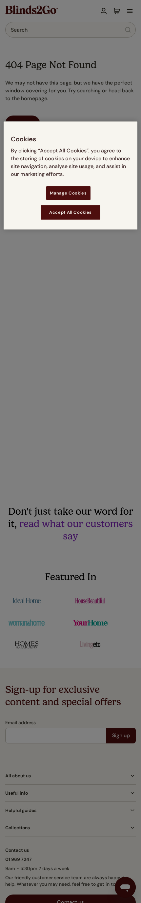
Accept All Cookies (70, 212)
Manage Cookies (68, 193)
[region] (71, 175)
